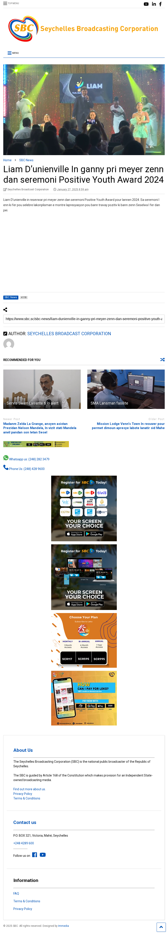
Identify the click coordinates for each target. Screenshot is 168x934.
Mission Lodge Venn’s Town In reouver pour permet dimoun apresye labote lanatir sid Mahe (128, 426)
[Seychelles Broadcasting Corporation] (84, 41)
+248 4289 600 (23, 843)
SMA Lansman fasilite (109, 403)
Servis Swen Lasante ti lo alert (32, 403)
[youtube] (146, 4)
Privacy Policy (22, 794)
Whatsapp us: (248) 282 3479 (29, 459)
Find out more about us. (29, 789)
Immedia (63, 925)
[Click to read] (42, 389)
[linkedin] (154, 4)
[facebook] (160, 4)
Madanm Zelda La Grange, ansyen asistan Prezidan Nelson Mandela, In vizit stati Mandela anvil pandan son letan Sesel (39, 428)
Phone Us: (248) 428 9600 (27, 469)
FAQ (16, 893)
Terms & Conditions (26, 798)
